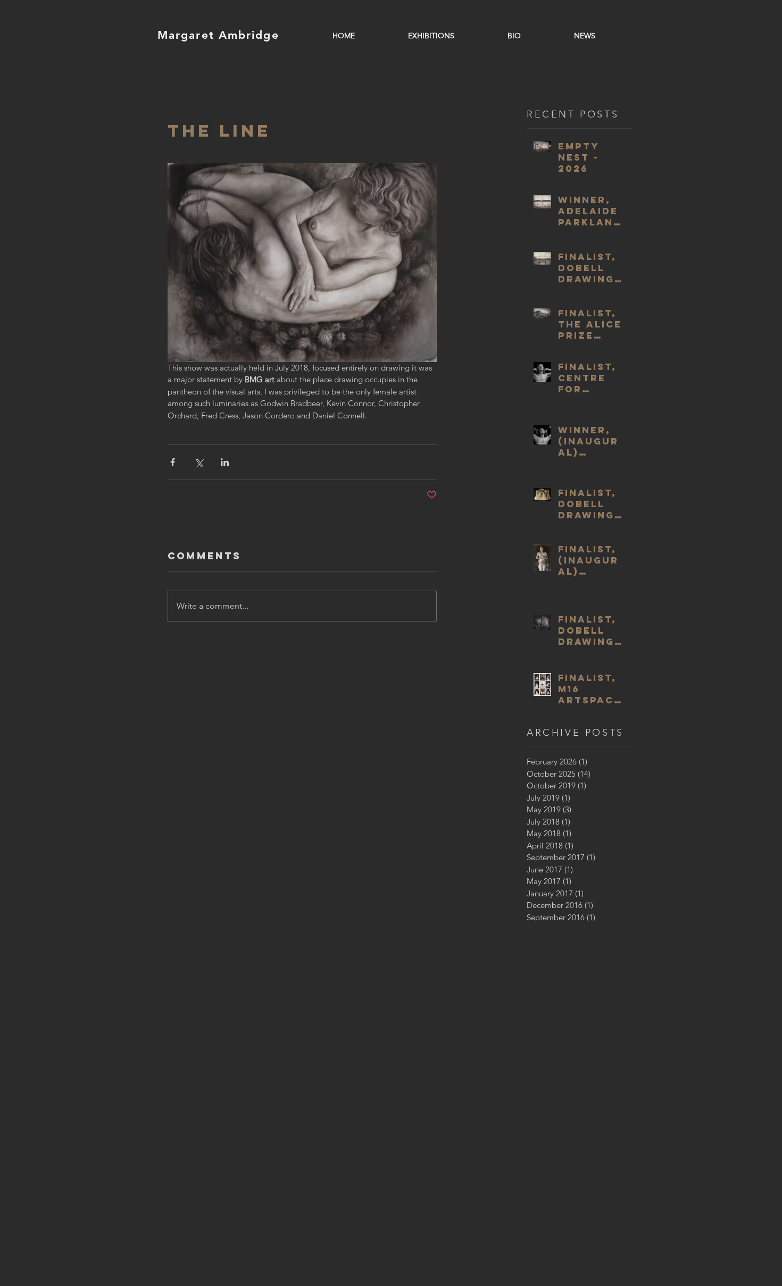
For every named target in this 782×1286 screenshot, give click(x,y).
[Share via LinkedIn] (225, 462)
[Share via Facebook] (173, 462)
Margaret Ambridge (218, 34)
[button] (431, 35)
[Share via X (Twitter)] (199, 462)
